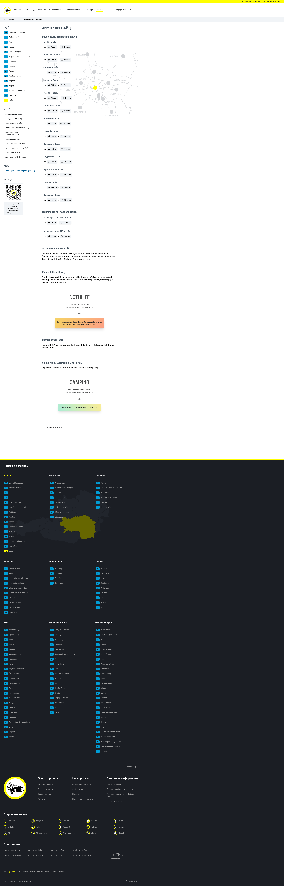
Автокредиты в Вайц (13, 123)
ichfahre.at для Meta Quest (82, 855)
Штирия (11, 19)
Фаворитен (11, 649)
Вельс (55, 707)
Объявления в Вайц (13, 114)
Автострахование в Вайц (15, 144)
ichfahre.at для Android (35, 855)
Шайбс (101, 717)
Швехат (102, 722)
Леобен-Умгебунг (14, 76)
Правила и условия (114, 801)
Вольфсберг (12, 612)
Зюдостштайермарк (15, 90)
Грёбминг (11, 47)
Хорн (101, 659)
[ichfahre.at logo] (7, 10)
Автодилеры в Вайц (13, 119)
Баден (101, 639)
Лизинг (10, 688)
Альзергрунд (12, 630)
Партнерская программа (82, 799)
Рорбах (56, 678)
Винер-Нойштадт (106, 737)
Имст (101, 578)
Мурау (9, 86)
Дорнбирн (57, 578)
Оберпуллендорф (60, 512)
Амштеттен (103, 630)
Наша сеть (76, 794)
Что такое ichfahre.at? (46, 784)
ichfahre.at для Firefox (34, 850)
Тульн (101, 727)
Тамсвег (102, 502)
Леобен (10, 66)
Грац (9, 42)
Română (40, 871)
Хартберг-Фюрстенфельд (17, 56)
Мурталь (10, 81)
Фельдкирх (57, 583)
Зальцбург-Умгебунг (107, 497)
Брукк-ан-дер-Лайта (107, 635)
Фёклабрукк (57, 703)
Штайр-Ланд (58, 688)
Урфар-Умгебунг (59, 698)
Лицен (9, 71)
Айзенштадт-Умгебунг (62, 488)
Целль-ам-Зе (104, 507)
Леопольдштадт (13, 683)
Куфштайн (103, 588)
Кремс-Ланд (104, 673)
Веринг (10, 732)
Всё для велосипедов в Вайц (17, 148)
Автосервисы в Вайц (13, 139)
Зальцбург (103, 492)
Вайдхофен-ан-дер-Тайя (109, 741)
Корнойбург (103, 669)
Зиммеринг (11, 727)
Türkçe (18, 871)
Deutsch (61, 871)
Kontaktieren (97, 322)
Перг (55, 669)
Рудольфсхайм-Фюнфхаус (18, 722)
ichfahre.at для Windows (12, 855)
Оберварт (57, 517)
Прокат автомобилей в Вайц (17, 128)
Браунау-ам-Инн (60, 630)
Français (25, 871)
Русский (11, 871)
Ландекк (102, 593)
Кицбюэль (103, 583)
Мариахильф (12, 698)
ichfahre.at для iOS (56, 855)
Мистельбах (103, 698)
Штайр (55, 693)
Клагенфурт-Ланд (14, 583)
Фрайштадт (57, 639)
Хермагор (11, 573)
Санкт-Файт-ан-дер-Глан (17, 593)
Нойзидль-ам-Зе (59, 507)
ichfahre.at (12, 881)
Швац (101, 607)
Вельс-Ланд (58, 712)
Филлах (10, 597)
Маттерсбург (58, 502)
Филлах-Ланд (12, 607)
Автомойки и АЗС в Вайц (15, 157)
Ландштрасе (12, 678)
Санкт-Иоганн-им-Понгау (109, 488)
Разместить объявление (82, 784)
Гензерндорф (104, 649)
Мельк (101, 693)
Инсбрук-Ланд (104, 573)
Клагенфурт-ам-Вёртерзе (17, 578)
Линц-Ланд (57, 664)
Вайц (19, 19)
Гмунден (56, 644)
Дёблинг (10, 639)
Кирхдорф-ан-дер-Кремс (63, 654)
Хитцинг (10, 664)
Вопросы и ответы (45, 789)
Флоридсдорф (13, 654)
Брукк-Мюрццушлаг (15, 32)
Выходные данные (114, 784)
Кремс (101, 678)
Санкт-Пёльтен (105, 707)
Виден (9, 737)
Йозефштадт (12, 673)
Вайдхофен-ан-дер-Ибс (108, 746)
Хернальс (11, 659)
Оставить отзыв (44, 794)
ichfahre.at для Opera (80, 850)
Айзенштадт (58, 483)
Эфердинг (57, 635)
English (54, 871)
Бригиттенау (12, 635)
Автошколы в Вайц (13, 152)
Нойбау (10, 707)
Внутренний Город (14, 669)
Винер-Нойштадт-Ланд (108, 732)
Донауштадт (12, 644)
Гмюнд (101, 644)
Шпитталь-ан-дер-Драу (16, 588)
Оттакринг (11, 712)
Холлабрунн (104, 654)
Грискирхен (57, 649)
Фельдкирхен (12, 568)
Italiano (47, 871)
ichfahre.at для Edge (57, 850)
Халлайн (102, 483)
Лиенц (101, 597)
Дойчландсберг (13, 37)
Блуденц (56, 573)
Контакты (42, 799)
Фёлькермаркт (13, 602)
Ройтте (101, 602)
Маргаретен (12, 693)
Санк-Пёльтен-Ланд (107, 712)
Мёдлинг (102, 688)
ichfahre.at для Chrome (12, 850)
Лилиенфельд (104, 683)
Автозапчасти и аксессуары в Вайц (13, 133)
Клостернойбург (105, 664)
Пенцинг (10, 717)
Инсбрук (102, 568)
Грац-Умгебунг (13, 52)
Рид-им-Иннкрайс (60, 673)
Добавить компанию (80, 789)
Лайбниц (10, 61)
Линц (55, 659)
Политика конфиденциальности (120, 789)
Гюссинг (56, 492)
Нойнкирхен (104, 703)
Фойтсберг (11, 95)
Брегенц (56, 568)
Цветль (102, 751)
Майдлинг (11, 703)
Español (33, 871)
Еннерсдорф (58, 497)
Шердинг (56, 683)
